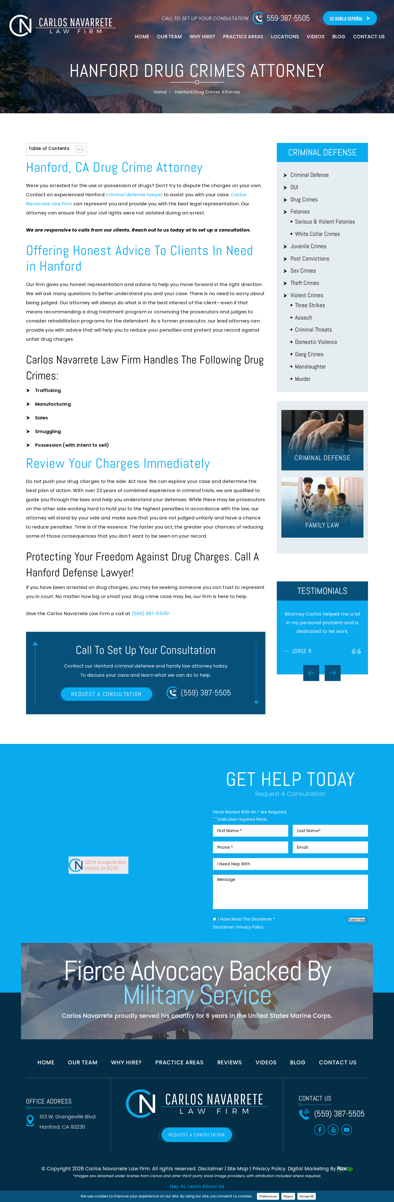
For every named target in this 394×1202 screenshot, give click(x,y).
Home (142, 36)
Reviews (229, 1066)
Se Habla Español (346, 19)
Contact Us (369, 36)
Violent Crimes (306, 295)
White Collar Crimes (317, 234)
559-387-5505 (288, 18)
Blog (338, 36)
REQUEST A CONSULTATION (197, 1139)
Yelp (333, 1133)
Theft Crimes (304, 283)
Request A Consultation (106, 694)
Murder (302, 379)
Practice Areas (243, 36)
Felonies (300, 211)
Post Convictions (309, 258)
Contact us (338, 1066)
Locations (285, 36)
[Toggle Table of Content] (77, 149)
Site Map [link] (237, 1172)
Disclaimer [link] (210, 1172)
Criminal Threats (313, 329)
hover (322, 440)
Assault (303, 317)
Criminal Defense (309, 175)
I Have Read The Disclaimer (246, 923)
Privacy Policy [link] (268, 1172)
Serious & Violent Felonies (325, 221)
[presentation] (311, 708)
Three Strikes (310, 305)
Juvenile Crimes (308, 246)
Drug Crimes (304, 199)
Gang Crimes (309, 354)
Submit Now (357, 923)
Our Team (169, 36)
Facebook (319, 1133)
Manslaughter (310, 366)
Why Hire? (202, 36)
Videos (315, 36)
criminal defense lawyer (134, 194)
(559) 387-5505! (151, 613)
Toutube (346, 1133)
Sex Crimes (303, 270)
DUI (294, 187)
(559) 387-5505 (206, 693)
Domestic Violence (316, 342)
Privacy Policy (250, 931)
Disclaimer (223, 931)
